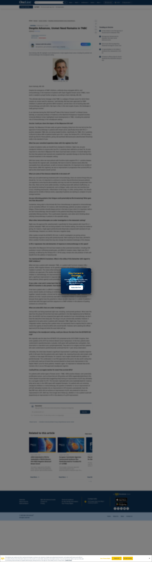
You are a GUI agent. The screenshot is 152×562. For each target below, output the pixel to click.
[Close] (149, 558)
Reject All (116, 558)
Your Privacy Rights (105, 558)
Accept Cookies (128, 558)
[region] (76, 558)
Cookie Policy (68, 560)
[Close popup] (89, 270)
